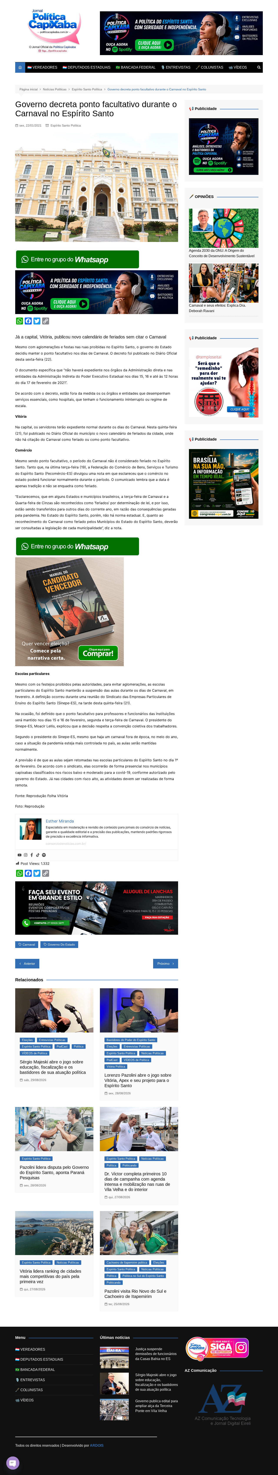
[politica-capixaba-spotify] (181, 33)
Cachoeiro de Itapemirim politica (127, 1262)
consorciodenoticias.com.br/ (66, 843)
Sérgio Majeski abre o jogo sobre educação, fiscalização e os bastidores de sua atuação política (53, 1067)
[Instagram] (26, 855)
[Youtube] (20, 855)
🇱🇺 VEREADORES (42, 67)
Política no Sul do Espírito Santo (143, 1275)
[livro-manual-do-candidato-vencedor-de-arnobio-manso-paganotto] (69, 611)
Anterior (29, 963)
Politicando (129, 1165)
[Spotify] (44, 855)
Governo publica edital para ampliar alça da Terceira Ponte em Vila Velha (156, 1406)
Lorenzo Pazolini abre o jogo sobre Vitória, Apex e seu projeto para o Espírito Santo (137, 1080)
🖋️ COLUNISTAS (209, 67)
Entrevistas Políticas (52, 1040)
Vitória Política (116, 1066)
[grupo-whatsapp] (78, 259)
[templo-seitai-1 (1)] (223, 382)
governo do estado (61, 944)
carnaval (29, 944)
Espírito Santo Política (66, 125)
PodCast (62, 1046)
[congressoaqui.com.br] (223, 483)
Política (78, 1046)
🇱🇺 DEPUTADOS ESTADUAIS (87, 67)
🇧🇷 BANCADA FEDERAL (136, 67)
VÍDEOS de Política (34, 1053)
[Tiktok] (38, 855)
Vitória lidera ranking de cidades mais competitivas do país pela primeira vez (50, 1276)
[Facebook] (32, 855)
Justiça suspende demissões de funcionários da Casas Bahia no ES (156, 1354)
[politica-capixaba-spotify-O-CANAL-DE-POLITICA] (223, 146)
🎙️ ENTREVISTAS (175, 67)
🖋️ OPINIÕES (201, 196)
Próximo (163, 963)
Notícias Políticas (152, 1053)
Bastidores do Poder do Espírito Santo (131, 1040)
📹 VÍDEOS (237, 67)
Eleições (27, 1040)
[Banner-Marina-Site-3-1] (96, 908)
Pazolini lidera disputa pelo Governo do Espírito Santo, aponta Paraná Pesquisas (54, 1172)
